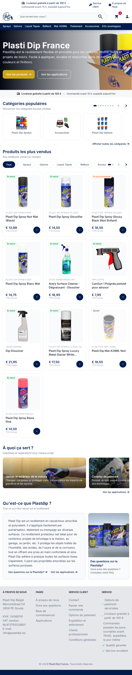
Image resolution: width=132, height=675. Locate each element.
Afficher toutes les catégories (109, 143)
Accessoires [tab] (105, 164)
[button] (95, 105)
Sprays (7, 26)
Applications (44, 620)
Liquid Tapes (32, 26)
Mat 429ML (60, 26)
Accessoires (92, 26)
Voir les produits (17, 74)
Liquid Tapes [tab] (64, 164)
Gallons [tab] (44, 164)
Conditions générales (82, 639)
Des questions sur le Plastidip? (26, 572)
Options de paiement (82, 615)
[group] (44, 472)
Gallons (18, 26)
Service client (97, 5)
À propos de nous (119, 5)
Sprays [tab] (27, 164)
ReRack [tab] (84, 164)
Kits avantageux (111, 26)
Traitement (76, 26)
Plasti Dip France (58, 663)
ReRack (47, 26)
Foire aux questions (48, 605)
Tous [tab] (9, 164)
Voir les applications (54, 74)
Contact (74, 600)
